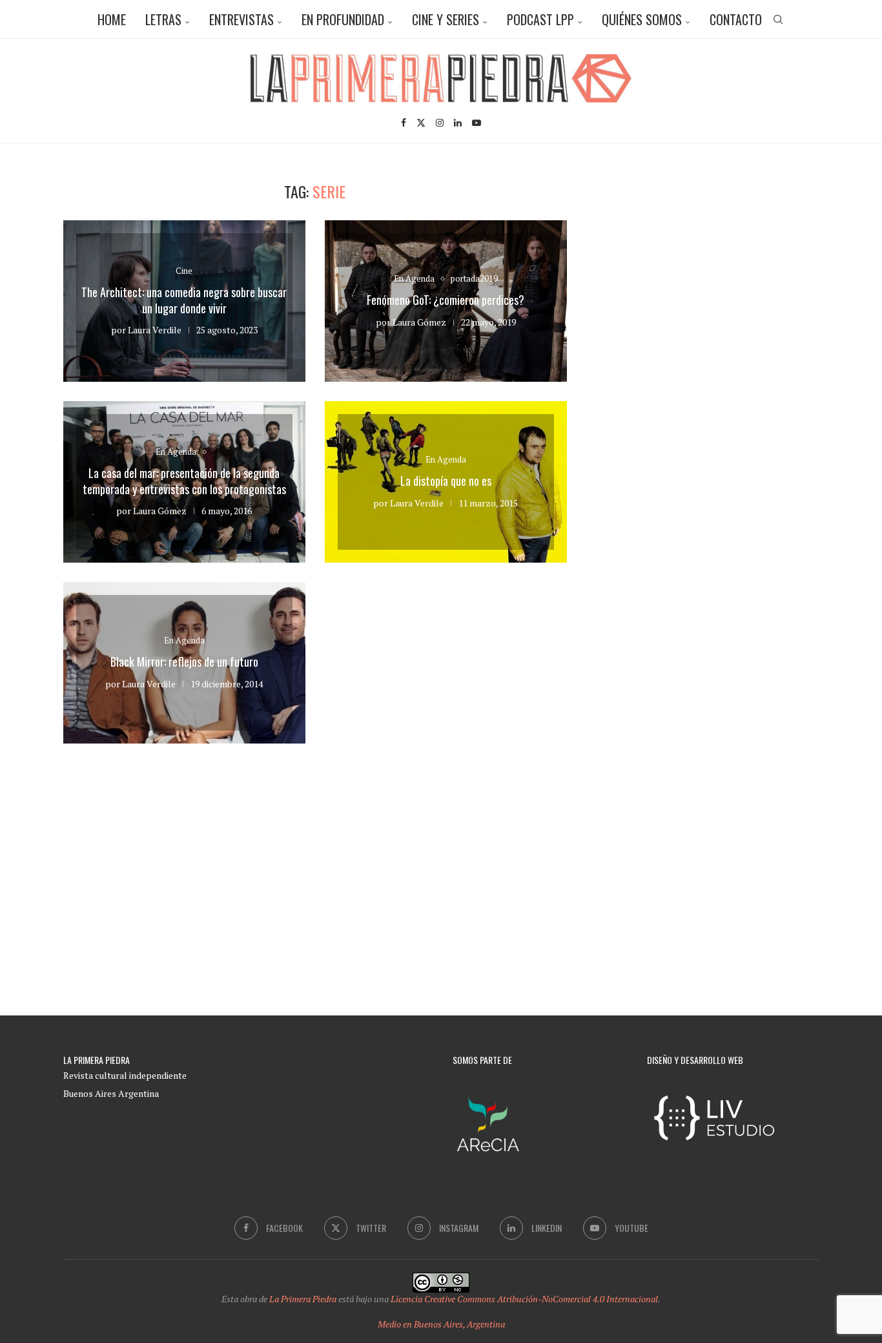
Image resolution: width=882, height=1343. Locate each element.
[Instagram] (440, 122)
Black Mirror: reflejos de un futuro (184, 661)
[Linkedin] (458, 122)
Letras (163, 19)
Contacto (736, 19)
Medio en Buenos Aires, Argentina (441, 1324)
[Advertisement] (708, 272)
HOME (111, 19)
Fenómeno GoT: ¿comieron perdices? (445, 299)
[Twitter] (421, 122)
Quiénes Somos (642, 19)
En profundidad (343, 19)
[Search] (778, 19)
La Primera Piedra (302, 1299)
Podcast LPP (540, 19)
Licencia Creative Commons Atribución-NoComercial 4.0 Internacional (524, 1299)
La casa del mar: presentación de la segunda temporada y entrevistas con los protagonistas (184, 480)
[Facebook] (403, 122)
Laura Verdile (154, 330)
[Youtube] (476, 122)
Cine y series (445, 19)
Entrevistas (241, 19)
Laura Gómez (419, 322)
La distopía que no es (445, 480)
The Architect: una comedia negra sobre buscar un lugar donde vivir (184, 300)
